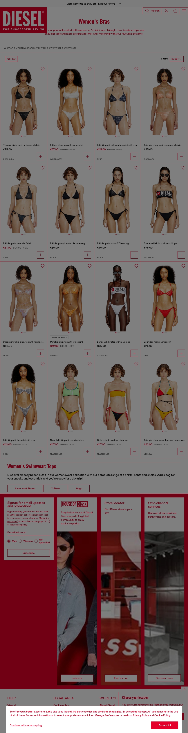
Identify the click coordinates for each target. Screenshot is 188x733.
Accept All (165, 725)
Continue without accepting (26, 725)
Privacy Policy (141, 715)
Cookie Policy (162, 715)
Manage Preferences (107, 715)
